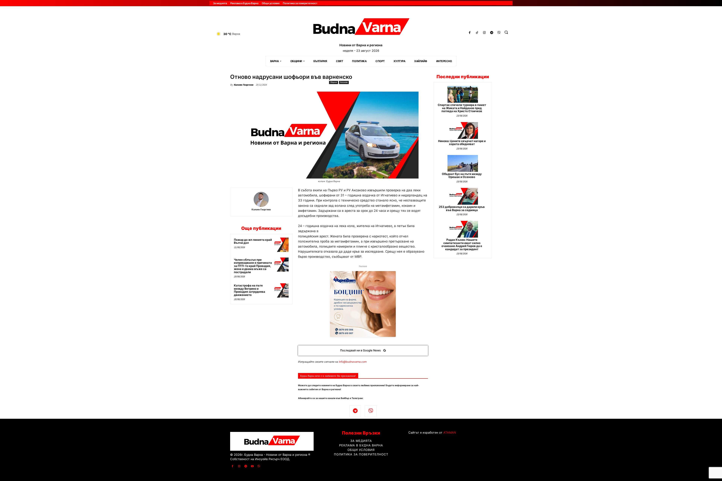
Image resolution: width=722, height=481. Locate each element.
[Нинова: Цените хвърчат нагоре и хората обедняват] (462, 130)
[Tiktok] (477, 33)
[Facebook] (469, 33)
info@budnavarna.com (353, 361)
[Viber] (499, 33)
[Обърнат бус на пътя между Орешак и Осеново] (462, 163)
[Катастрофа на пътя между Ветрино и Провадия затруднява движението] (281, 290)
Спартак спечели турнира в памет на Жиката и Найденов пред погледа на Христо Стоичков (462, 108)
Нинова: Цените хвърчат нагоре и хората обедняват (462, 142)
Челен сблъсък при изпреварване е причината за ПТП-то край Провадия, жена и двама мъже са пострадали (253, 266)
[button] (506, 32)
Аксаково (344, 82)
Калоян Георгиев (243, 84)
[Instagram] (484, 33)
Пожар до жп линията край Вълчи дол (253, 241)
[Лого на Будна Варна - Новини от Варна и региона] (361, 28)
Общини (333, 82)
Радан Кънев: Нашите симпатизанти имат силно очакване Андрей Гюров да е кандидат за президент (461, 244)
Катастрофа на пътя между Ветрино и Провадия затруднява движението (249, 290)
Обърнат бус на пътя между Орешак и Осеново (462, 175)
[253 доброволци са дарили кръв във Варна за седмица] (462, 196)
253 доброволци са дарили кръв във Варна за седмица (462, 208)
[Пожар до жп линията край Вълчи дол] (281, 245)
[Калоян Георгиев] (261, 199)
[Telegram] (491, 33)
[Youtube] (252, 466)
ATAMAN (449, 432)
